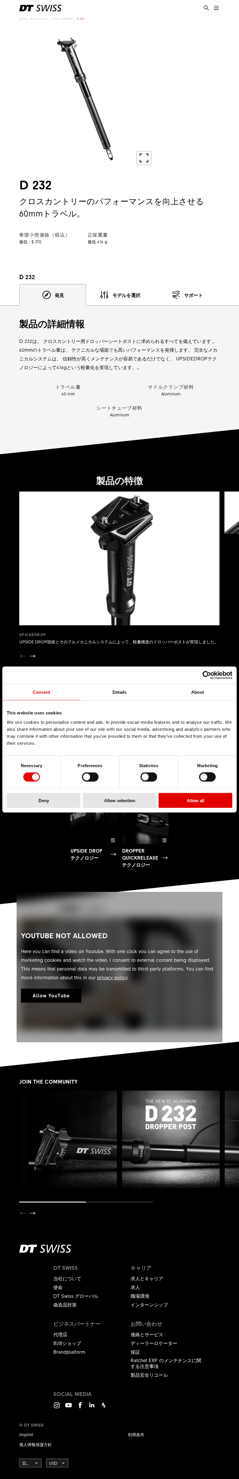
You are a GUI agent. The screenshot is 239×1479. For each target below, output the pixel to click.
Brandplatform (69, 1351)
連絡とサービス (147, 1334)
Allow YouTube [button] (51, 995)
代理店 (60, 1334)
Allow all (195, 800)
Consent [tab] (41, 692)
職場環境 (140, 1296)
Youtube (68, 1407)
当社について (67, 1278)
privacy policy (112, 977)
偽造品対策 (65, 1304)
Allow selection (119, 800)
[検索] (206, 8)
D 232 (80, 18)
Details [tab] (120, 692)
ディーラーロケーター (154, 1343)
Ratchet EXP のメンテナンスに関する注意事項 (166, 1363)
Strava (103, 1407)
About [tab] (197, 692)
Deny (43, 800)
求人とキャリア (147, 1278)
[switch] (90, 777)
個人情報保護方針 (35, 1444)
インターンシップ (149, 1304)
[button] (32, 656)
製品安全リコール (149, 1374)
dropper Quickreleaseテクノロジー (140, 857)
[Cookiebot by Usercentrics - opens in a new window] (206, 675)
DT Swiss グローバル (75, 1296)
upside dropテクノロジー (86, 854)
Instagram (56, 1407)
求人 (135, 1287)
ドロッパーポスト (62, 18)
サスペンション (40, 18)
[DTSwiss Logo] (40, 8)
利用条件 (136, 1434)
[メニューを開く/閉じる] (216, 8)
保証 (135, 1351)
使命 (58, 1287)
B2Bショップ (67, 1343)
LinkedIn (91, 1407)
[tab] (52, 295)
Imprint (26, 1434)
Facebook (80, 1407)
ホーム (23, 18)
